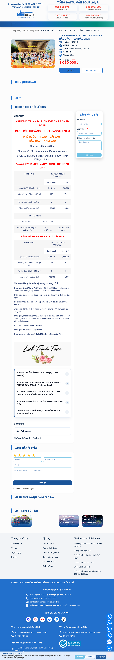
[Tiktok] (63, 619)
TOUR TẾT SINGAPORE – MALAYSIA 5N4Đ (66, 519)
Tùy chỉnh (79, 657)
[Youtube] (42, 619)
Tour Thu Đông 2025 (30, 31)
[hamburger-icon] (13, 24)
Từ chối (90, 657)
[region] (57, 655)
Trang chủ (15, 31)
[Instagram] (35, 619)
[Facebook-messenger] (56, 619)
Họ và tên (81, 120)
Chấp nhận (101, 657)
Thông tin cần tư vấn (86, 138)
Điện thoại (81, 129)
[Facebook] (28, 619)
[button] (69, 70)
